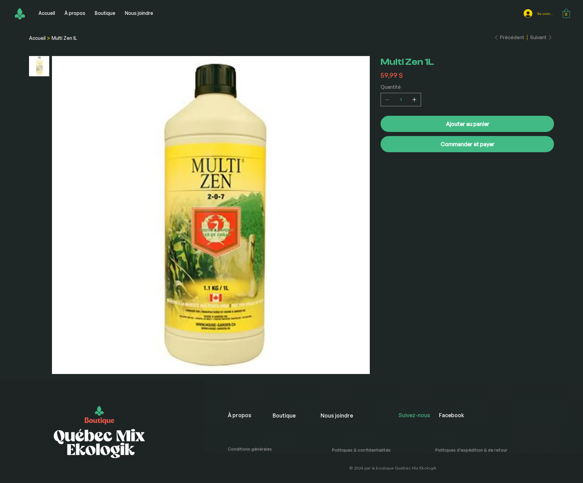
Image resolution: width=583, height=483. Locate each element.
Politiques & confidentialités (361, 450)
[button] (566, 13)
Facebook (451, 415)
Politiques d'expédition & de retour (471, 450)
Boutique (284, 415)
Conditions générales (250, 449)
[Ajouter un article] (414, 99)
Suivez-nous (414, 415)
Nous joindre (337, 415)
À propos (239, 415)
